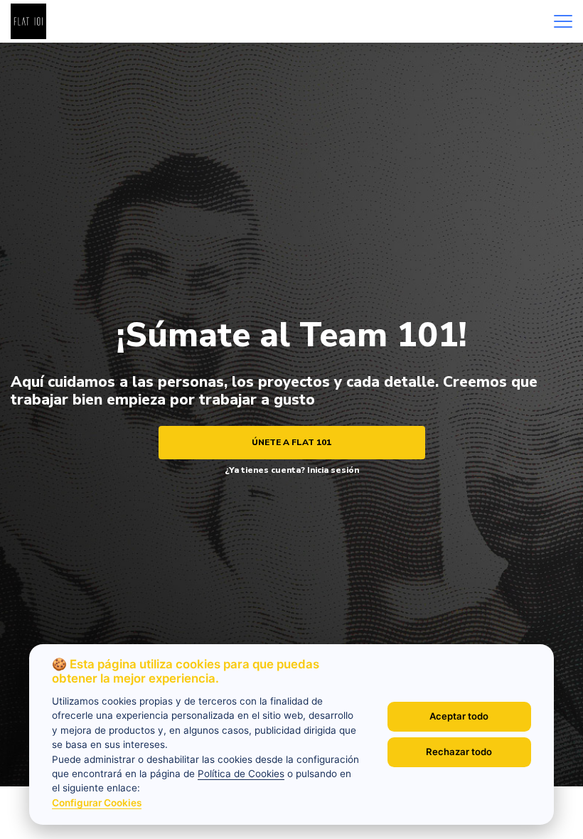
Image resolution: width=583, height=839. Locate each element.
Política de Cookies (241, 773)
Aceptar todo (458, 716)
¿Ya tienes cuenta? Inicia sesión (292, 470)
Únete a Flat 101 (291, 442)
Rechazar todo (459, 751)
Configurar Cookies (96, 802)
